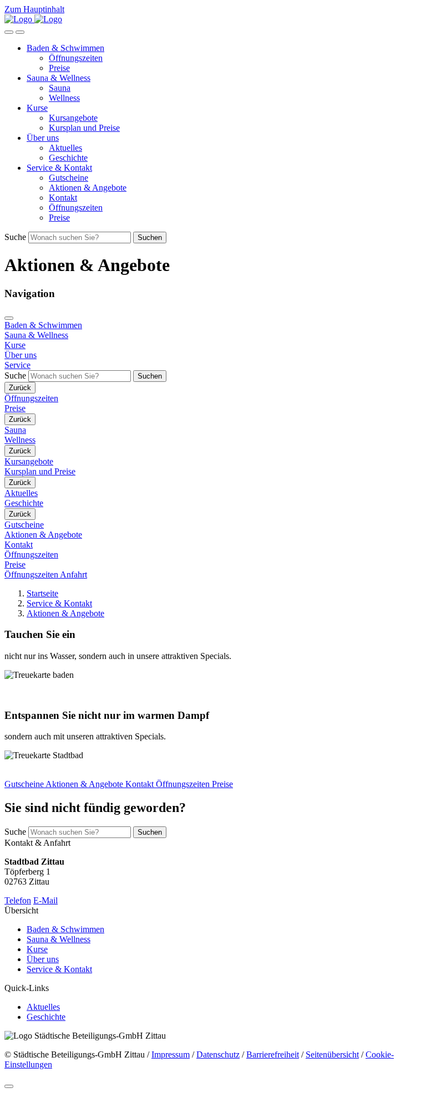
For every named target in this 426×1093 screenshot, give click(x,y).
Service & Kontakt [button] (59, 167)
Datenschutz (218, 1054)
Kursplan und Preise (84, 127)
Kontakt (63, 197)
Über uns (43, 959)
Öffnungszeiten (76, 58)
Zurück (20, 388)
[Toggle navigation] (20, 32)
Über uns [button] (43, 137)
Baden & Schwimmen (65, 929)
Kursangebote (73, 117)
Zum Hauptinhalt (34, 9)
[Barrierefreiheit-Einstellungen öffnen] (8, 32)
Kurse (37, 949)
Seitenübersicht (332, 1054)
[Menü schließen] (8, 318)
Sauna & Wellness (58, 939)
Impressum (170, 1054)
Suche (15, 237)
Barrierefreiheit (272, 1054)
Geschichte (68, 157)
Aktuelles (65, 147)
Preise (59, 68)
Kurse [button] (37, 108)
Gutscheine (68, 177)
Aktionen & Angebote (87, 187)
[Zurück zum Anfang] (8, 1086)
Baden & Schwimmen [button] (65, 48)
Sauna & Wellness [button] (58, 78)
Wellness (64, 98)
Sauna (59, 88)
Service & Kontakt (59, 603)
